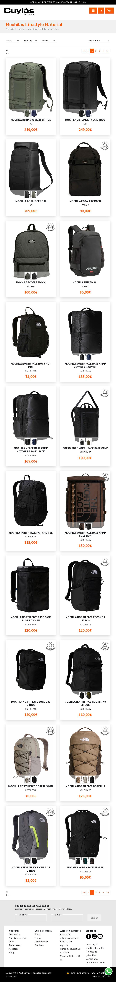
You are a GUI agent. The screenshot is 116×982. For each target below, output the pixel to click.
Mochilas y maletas (37, 29)
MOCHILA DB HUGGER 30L (30, 201)
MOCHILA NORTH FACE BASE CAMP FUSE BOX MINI (30, 618)
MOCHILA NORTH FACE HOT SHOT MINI (31, 365)
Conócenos (14, 934)
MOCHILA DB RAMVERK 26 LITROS (85, 119)
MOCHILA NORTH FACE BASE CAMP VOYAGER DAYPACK (85, 365)
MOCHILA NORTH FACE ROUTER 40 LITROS (85, 703)
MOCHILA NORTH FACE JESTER (85, 867)
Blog (11, 952)
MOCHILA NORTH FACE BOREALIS (85, 786)
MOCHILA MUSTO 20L (85, 282)
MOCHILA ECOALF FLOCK (30, 282)
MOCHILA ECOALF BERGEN (85, 201)
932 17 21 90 (79, 2)
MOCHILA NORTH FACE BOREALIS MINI (30, 786)
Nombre (23, 914)
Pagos (38, 937)
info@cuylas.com (69, 937)
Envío (37, 934)
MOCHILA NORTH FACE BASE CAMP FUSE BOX (85, 534)
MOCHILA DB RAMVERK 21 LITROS (31, 119)
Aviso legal (91, 944)
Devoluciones (41, 941)
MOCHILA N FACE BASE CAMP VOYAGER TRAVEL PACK (31, 449)
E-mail (58, 914)
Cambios (39, 945)
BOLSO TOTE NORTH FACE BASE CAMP (85, 448)
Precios (28, 40)
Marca (45, 40)
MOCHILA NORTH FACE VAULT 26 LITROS (30, 869)
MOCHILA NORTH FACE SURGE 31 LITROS (31, 703)
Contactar (65, 934)
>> (107, 51)
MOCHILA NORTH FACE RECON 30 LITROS (85, 618)
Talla (8, 40)
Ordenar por (94, 40)
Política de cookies (95, 947)
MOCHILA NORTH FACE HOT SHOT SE (31, 532)
